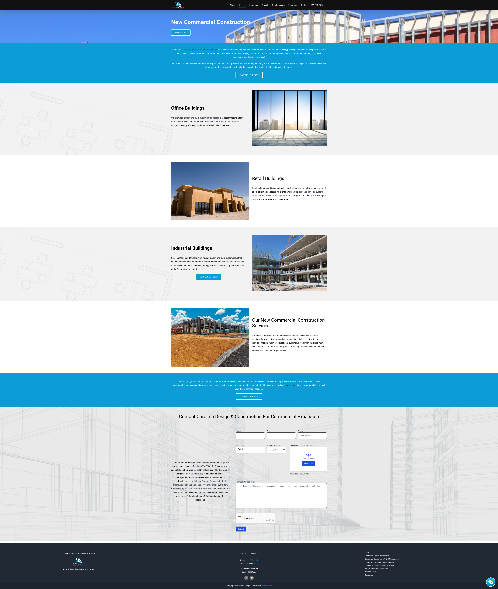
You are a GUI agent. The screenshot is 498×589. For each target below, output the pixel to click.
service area (177, 492)
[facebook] (246, 578)
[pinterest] (252, 578)
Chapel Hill (176, 488)
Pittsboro (215, 485)
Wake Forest (206, 488)
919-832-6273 (221, 470)
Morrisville (178, 485)
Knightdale (222, 481)
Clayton (223, 485)
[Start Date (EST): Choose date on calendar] (283, 450)
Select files (308, 464)
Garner (213, 481)
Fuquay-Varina (203, 485)
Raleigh (197, 481)
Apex (184, 488)
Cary (190, 488)
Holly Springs (190, 485)
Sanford (196, 488)
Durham (205, 481)
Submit (241, 529)
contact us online (191, 474)
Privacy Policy (267, 586)
